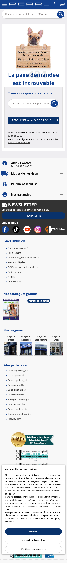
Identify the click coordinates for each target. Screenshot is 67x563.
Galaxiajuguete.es (17, 389)
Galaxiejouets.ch (16, 375)
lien (13, 493)
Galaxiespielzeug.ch (17, 380)
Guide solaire (14, 281)
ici (13, 521)
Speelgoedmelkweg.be (19, 413)
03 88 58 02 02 (15, 135)
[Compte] (54, 4)
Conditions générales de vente (23, 257)
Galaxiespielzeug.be (18, 409)
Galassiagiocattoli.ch (18, 385)
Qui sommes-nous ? (18, 247)
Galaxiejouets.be (16, 404)
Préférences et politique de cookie (25, 267)
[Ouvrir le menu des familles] (4, 4)
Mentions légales (16, 262)
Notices (11, 276)
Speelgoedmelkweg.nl (19, 399)
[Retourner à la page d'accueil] (29, 4)
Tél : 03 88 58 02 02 (22, 166)
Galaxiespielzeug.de (18, 370)
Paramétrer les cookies (33, 540)
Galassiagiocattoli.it (17, 394)
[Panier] (62, 4)
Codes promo (15, 272)
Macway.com (14, 418)
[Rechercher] (60, 14)
